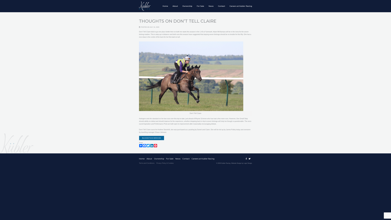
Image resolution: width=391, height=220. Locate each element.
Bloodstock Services (151, 138)
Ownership (187, 6)
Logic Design (248, 163)
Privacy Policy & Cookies (165, 163)
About (175, 6)
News (211, 6)
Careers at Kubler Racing (241, 6)
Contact (221, 6)
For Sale (200, 6)
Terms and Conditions (146, 163)
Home (165, 6)
